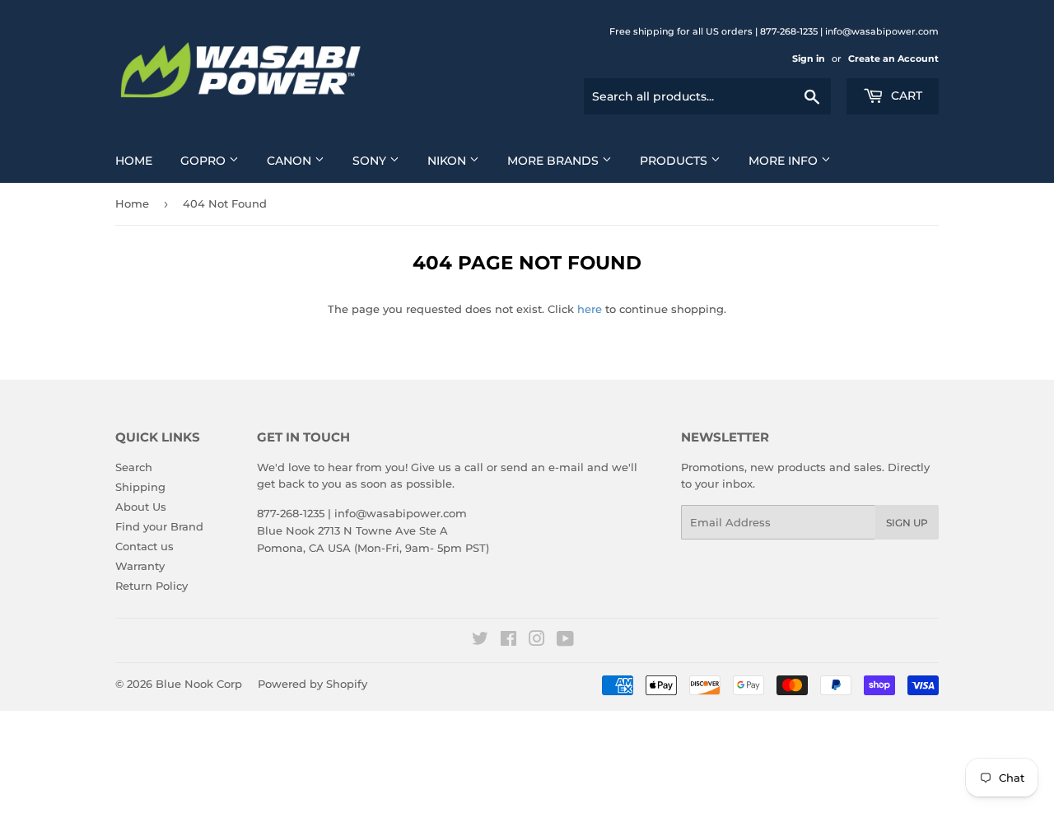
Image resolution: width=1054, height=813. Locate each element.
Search (133, 467)
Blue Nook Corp (199, 683)
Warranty (140, 565)
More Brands (554, 160)
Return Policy (151, 585)
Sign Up (907, 522)
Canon (291, 160)
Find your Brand (159, 526)
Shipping (140, 486)
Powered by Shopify (312, 683)
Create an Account (893, 58)
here (589, 308)
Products (675, 160)
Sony (370, 160)
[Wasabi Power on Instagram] (537, 640)
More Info (785, 160)
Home (133, 160)
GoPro (204, 160)
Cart (905, 95)
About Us (140, 506)
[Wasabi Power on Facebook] (508, 640)
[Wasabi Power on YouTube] (565, 640)
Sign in (808, 58)
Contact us (144, 546)
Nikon (448, 160)
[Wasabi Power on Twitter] (480, 640)
